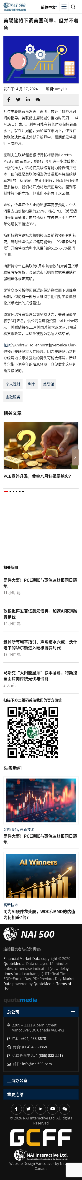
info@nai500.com (37, 1063)
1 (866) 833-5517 (50, 1055)
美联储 (48, 384)
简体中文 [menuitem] (48, 7)
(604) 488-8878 (33, 1038)
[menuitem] (48, 6)
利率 (31, 384)
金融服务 (13, 396)
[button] (6, 491)
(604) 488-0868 (34, 1046)
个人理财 (13, 384)
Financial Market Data (21, 958)
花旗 (7, 345)
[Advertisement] (41, 533)
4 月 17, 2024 (27, 88)
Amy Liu (62, 88)
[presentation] (6, 457)
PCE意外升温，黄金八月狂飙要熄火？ (38, 476)
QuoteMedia (13, 963)
